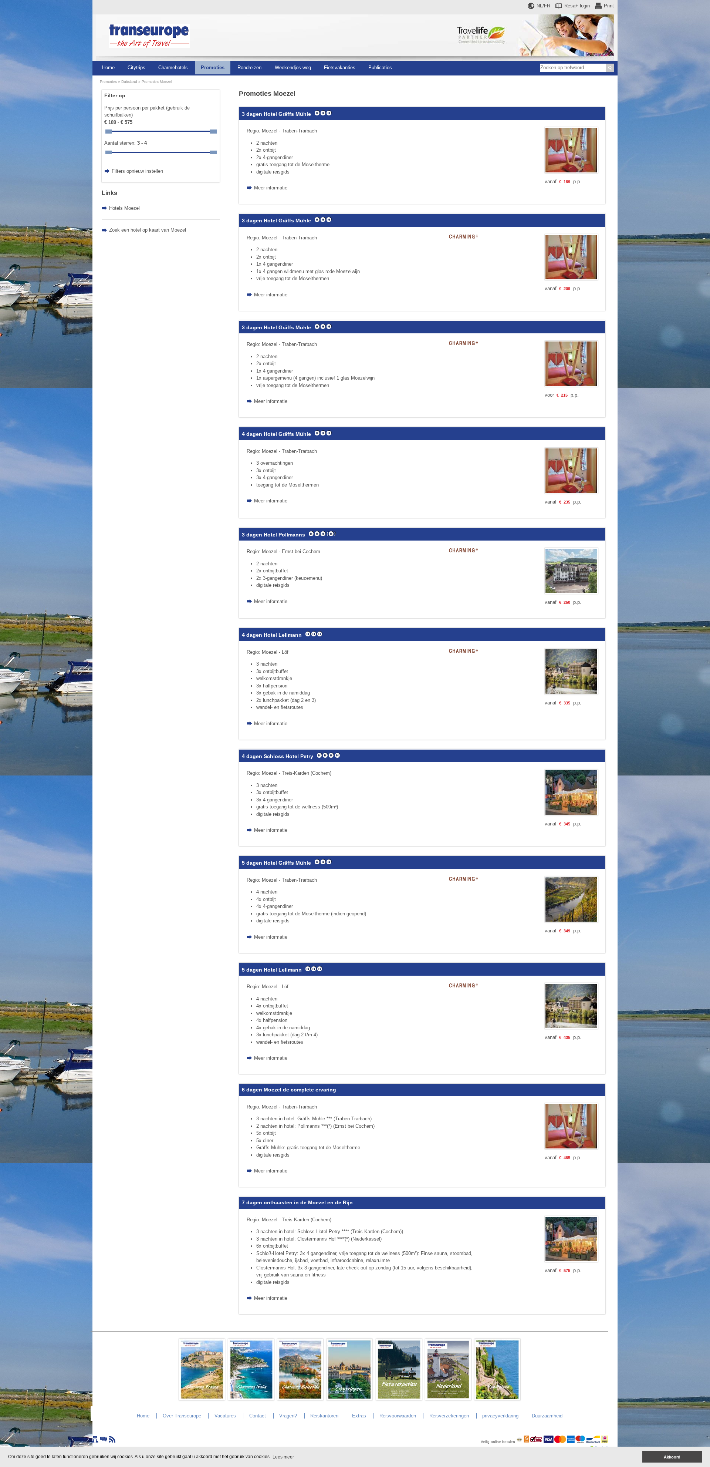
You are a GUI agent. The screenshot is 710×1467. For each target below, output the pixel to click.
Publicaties (380, 67)
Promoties (212, 67)
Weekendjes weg (293, 67)
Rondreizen (249, 67)
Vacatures (225, 1416)
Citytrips (136, 67)
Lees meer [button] (283, 1457)
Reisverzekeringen (449, 1416)
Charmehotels (173, 67)
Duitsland (129, 82)
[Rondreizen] (497, 1399)
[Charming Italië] (251, 1399)
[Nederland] (448, 1399)
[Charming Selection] (300, 1399)
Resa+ (577, 6)
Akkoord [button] (672, 1457)
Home (108, 67)
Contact (257, 1416)
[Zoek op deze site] (610, 68)
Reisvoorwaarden (397, 1416)
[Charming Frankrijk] (202, 1399)
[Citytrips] (349, 1399)
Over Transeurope (182, 1416)
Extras (359, 1416)
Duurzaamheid (547, 1416)
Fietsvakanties (339, 67)
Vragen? (288, 1416)
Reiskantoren (324, 1416)
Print (609, 6)
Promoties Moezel (157, 82)
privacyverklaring (500, 1416)
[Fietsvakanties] (399, 1399)
